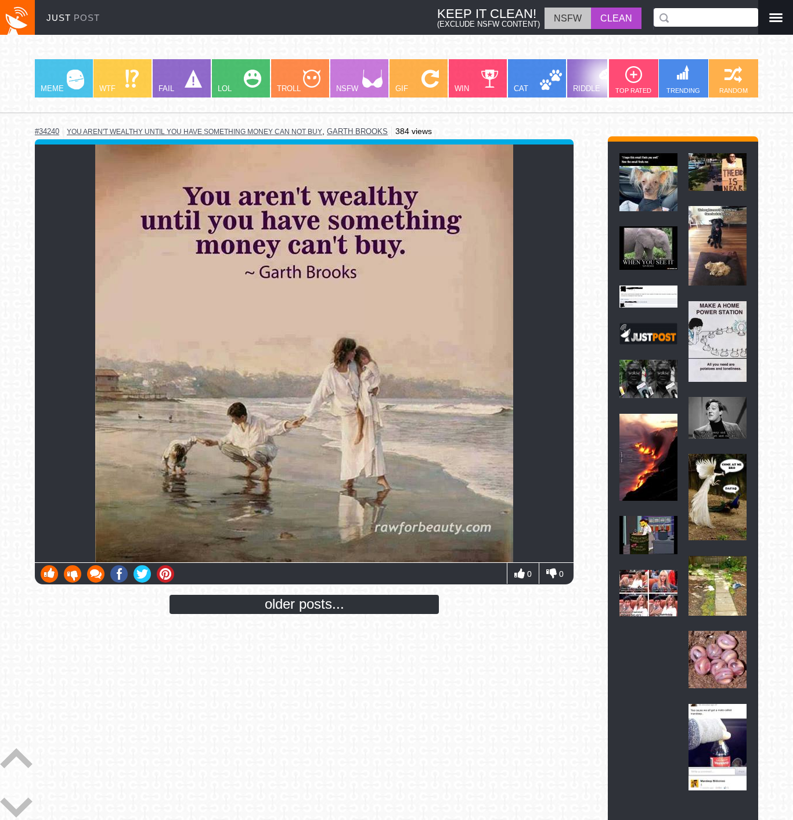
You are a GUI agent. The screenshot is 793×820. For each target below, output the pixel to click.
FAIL (166, 88)
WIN (462, 88)
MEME (52, 88)
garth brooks (357, 131)
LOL (225, 88)
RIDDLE (586, 88)
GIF (401, 88)
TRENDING (683, 90)
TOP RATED (633, 90)
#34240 (47, 131)
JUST (73, 18)
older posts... (304, 604)
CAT (521, 88)
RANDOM (733, 90)
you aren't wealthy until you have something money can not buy (194, 132)
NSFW (347, 88)
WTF (107, 88)
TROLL (289, 88)
